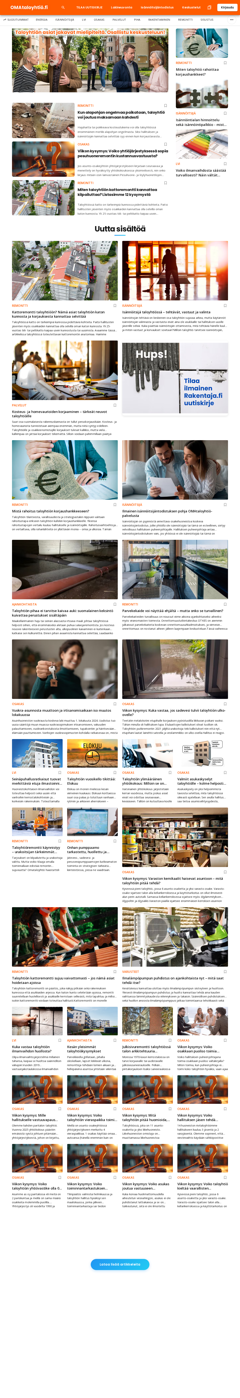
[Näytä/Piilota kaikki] (231, 19)
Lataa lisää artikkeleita (120, 1264)
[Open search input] (63, 7)
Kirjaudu (227, 7)
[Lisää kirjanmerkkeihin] (225, 63)
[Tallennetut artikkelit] (209, 7)
